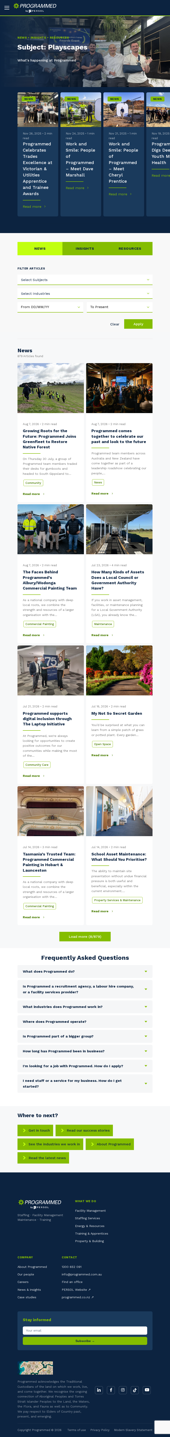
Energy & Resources (89, 1226)
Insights (85, 248)
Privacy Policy (100, 1430)
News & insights (29, 1289)
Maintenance (103, 624)
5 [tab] (85, 223)
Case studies (26, 1297)
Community (33, 483)
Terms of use (76, 1430)
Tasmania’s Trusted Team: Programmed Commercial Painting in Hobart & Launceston (49, 862)
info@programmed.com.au (82, 1274)
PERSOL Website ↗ (76, 1289)
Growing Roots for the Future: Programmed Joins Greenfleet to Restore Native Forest (49, 438)
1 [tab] (24, 223)
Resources (130, 248)
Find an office (72, 1282)
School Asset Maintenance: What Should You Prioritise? (119, 857)
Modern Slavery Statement (133, 1430)
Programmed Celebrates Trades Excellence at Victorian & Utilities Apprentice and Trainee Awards (37, 168)
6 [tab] (100, 223)
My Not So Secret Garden (116, 713)
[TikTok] (135, 1390)
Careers (23, 1282)
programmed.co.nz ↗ (78, 1297)
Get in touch (39, 1130)
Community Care (36, 764)
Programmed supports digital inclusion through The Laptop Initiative (47, 718)
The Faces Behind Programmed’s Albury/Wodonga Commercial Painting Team (50, 580)
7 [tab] (115, 223)
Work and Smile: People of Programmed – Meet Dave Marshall (80, 159)
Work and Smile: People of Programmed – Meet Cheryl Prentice (123, 162)
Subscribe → (85, 1341)
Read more (32, 206)
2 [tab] (39, 223)
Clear (114, 324)
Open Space (102, 744)
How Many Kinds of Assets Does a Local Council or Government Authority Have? (117, 580)
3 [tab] (54, 223)
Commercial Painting (39, 624)
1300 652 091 (71, 1267)
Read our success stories (88, 1130)
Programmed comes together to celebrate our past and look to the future (118, 436)
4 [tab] (69, 223)
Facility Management (90, 1210)
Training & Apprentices (91, 1233)
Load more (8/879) (85, 936)
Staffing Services (87, 1218)
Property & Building (89, 1241)
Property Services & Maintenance (117, 900)
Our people (25, 1274)
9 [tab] (146, 223)
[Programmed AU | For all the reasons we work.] (33, 8)
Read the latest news (47, 1158)
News (28, 99)
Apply (138, 324)
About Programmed (114, 1144)
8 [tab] (130, 223)
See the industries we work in (54, 1144)
